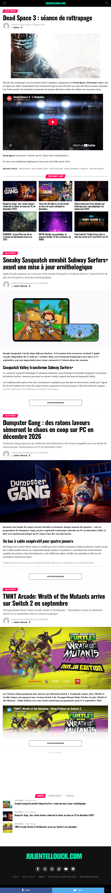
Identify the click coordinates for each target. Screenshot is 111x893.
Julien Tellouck (20, 286)
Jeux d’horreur (72, 169)
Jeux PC (84, 169)
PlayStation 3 (97, 169)
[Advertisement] (55, 773)
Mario (42, 877)
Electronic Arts (40, 169)
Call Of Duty (29, 877)
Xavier (16, 27)
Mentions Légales (89, 877)
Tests (15, 877)
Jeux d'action (56, 169)
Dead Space (25, 169)
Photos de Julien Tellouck (62, 877)
